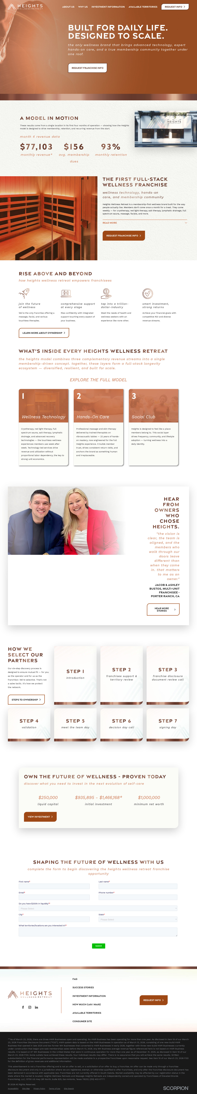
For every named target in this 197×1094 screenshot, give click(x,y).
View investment (39, 816)
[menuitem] (13, 1088)
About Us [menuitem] (68, 6)
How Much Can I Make (87, 1004)
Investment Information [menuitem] (108, 6)
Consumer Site (82, 1021)
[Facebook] (23, 1007)
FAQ (75, 978)
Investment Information (89, 995)
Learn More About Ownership (42, 332)
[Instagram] (29, 1007)
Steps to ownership (25, 699)
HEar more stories (162, 609)
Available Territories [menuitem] (143, 6)
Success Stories (83, 987)
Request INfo (173, 6)
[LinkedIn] (36, 1007)
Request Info (152, 1000)
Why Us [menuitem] (83, 6)
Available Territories (87, 1012)
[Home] (25, 7)
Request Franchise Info (87, 67)
